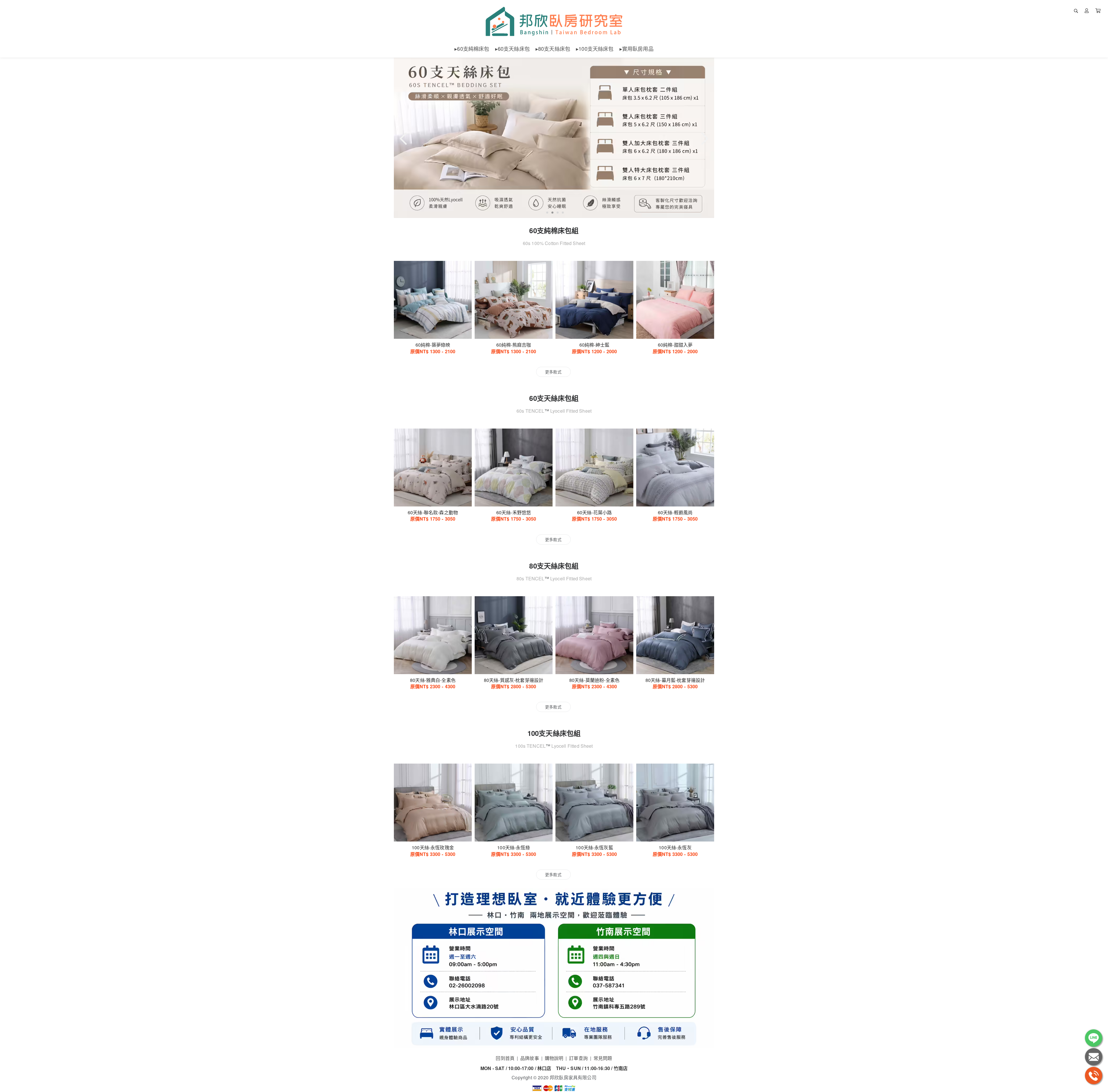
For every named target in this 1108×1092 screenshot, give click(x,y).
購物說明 (554, 1058)
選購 (436, 331)
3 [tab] (556, 212)
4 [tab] (562, 212)
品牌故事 (529, 1058)
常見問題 (603, 1058)
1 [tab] (546, 212)
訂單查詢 (578, 1058)
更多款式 (553, 372)
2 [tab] (551, 212)
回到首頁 (505, 1058)
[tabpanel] (554, 138)
